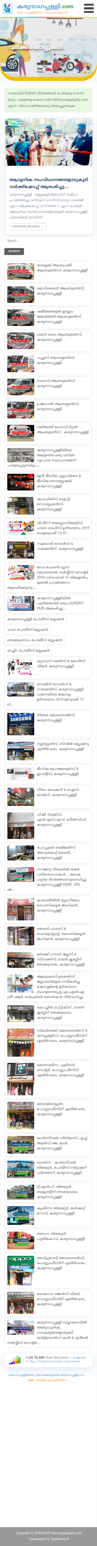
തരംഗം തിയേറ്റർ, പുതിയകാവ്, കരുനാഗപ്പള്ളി (61, 1236)
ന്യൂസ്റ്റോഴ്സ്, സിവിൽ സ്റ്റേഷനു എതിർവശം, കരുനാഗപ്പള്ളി (63, 746)
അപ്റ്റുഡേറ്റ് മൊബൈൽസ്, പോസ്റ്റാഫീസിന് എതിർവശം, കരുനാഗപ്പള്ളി (61, 1263)
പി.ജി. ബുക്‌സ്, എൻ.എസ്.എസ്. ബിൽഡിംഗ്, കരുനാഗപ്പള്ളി (62, 820)
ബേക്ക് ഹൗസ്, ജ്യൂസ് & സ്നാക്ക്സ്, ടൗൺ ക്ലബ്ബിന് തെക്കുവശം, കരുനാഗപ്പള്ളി (61, 959)
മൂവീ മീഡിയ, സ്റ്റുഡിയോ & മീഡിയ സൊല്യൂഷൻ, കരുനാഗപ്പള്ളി (59, 481)
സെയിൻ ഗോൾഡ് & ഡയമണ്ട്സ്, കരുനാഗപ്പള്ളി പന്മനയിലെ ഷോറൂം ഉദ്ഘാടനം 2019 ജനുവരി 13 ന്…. (45, 694)
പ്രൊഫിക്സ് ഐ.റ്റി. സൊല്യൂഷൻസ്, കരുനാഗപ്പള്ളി (54, 504)
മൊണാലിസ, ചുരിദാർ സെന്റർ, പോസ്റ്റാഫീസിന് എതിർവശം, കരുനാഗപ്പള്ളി (60, 1070)
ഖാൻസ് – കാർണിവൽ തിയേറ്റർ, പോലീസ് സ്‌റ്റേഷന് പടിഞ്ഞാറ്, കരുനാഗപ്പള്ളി (61, 1168)
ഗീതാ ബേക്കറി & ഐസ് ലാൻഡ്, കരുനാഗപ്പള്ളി (57, 792)
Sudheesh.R (60, 1539)
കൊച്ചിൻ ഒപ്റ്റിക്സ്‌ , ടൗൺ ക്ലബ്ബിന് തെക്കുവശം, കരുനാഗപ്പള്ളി (60, 1013)
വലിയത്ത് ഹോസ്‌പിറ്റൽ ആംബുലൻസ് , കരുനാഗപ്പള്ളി (63, 430)
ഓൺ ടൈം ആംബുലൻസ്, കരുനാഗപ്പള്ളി (59, 337)
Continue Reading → (27, 226)
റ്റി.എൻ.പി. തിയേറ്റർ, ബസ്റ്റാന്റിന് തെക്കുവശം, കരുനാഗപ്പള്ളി (57, 1192)
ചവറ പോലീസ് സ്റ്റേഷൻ (27, 630)
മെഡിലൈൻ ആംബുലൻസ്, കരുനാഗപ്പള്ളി (60, 291)
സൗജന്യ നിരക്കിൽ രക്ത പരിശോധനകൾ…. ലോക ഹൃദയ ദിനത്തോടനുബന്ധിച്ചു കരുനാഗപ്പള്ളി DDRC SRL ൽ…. (46, 879)
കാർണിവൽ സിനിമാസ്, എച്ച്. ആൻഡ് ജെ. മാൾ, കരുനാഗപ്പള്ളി (62, 1143)
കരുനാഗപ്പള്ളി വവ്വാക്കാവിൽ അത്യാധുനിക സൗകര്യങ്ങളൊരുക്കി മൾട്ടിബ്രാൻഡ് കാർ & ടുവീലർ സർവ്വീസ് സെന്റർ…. (47, 1333)
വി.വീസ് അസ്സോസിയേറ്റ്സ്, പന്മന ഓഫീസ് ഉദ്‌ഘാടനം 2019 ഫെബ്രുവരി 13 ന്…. (63, 528)
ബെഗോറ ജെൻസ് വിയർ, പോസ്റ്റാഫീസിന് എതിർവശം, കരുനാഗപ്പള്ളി (61, 1299)
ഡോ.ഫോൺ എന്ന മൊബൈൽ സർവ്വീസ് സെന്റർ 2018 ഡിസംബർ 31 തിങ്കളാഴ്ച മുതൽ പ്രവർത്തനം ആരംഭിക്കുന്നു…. (47, 577)
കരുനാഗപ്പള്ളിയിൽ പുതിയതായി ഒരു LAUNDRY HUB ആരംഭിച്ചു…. (60, 603)
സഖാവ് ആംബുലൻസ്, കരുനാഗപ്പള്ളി (56, 383)
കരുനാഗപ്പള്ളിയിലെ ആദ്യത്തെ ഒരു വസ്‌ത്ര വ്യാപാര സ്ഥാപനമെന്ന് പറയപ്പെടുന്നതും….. (41, 458)
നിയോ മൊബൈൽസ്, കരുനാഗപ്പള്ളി (56, 718)
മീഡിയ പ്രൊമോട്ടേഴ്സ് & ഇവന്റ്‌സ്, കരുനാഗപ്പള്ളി (57, 771)
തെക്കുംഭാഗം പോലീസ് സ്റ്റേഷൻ (34, 640)
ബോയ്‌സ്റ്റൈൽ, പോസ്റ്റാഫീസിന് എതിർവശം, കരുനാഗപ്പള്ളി (61, 1109)
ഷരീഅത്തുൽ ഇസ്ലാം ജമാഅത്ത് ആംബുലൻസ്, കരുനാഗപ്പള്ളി (59, 317)
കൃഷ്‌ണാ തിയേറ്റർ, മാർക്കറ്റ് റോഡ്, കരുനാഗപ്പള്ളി (61, 1211)
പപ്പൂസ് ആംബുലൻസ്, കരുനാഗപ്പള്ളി (56, 360)
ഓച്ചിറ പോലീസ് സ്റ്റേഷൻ (28, 651)
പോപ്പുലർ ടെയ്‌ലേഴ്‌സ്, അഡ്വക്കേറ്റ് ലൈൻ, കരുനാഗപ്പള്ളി (56, 853)
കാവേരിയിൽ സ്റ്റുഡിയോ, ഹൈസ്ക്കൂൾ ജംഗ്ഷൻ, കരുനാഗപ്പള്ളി (58, 905)
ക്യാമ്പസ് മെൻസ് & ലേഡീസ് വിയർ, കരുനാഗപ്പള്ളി (61, 664)
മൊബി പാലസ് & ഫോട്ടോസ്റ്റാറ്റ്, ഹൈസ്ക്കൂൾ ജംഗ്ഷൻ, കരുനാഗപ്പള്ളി (61, 934)
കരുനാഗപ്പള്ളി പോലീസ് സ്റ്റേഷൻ (35, 619)
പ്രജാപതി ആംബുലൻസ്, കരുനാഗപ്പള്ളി (58, 406)
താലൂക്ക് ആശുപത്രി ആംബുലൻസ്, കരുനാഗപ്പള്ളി (62, 268)
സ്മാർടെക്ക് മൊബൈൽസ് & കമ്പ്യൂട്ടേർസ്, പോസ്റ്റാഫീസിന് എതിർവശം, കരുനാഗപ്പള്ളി (62, 1036)
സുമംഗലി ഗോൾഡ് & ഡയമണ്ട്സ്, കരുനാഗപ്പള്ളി (60, 546)
